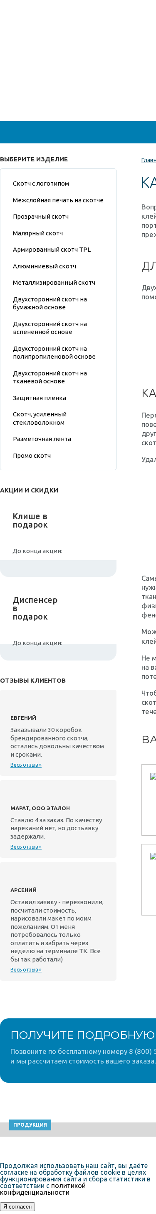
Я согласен (17, 1207)
